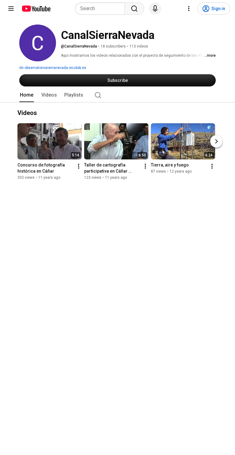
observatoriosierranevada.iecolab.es (55, 68)
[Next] (216, 141)
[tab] (26, 95)
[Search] (134, 8)
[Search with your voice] (155, 8)
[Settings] (188, 8)
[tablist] (117, 95)
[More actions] (79, 166)
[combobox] (101, 8)
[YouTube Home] (36, 8)
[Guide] (11, 8)
